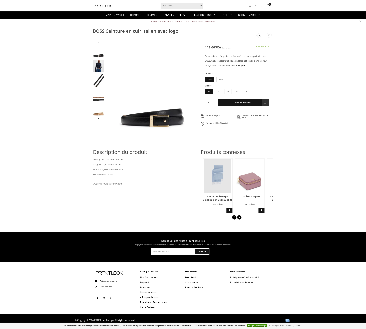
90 (228, 92)
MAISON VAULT (115, 15)
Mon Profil (190, 277)
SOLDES (227, 15)
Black (210, 79)
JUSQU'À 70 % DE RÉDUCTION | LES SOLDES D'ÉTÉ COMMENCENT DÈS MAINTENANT (183, 21)
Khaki (221, 79)
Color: (208, 73)
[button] (100, 43)
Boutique (145, 287)
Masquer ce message (257, 326)
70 (246, 92)
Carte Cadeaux (148, 307)
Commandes (191, 282)
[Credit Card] (287, 320)
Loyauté (144, 282)
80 (237, 92)
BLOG (241, 15)
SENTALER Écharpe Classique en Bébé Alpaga (217, 198)
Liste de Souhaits (194, 287)
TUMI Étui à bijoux (249, 196)
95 (218, 92)
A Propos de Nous (150, 297)
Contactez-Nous (149, 292)
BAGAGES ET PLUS (174, 15)
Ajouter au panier (243, 102)
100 (209, 92)
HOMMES (135, 15)
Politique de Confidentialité (244, 277)
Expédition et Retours (241, 282)
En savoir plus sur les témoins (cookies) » (285, 326)
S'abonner (202, 251)
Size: (208, 85)
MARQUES (254, 15)
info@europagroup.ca (108, 281)
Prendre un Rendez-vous (153, 302)
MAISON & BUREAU (205, 15)
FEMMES (152, 15)
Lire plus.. (241, 65)
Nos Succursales (149, 277)
